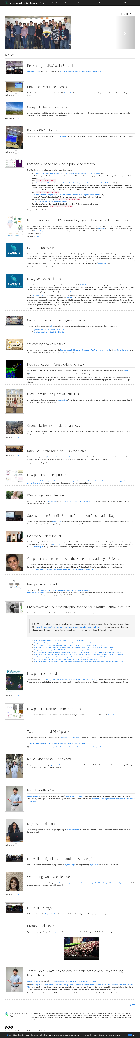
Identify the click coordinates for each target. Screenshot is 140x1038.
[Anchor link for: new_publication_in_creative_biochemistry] (86, 364)
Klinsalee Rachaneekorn (121, 350)
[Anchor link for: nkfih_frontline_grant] (59, 790)
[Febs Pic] (14, 226)
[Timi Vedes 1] (14, 87)
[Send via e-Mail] (127, 14)
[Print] (130, 14)
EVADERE (83, 285)
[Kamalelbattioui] (14, 562)
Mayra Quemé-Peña (55, 765)
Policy (134, 1035)
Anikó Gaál (63, 737)
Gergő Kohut (93, 865)
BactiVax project (37, 547)
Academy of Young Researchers (42, 985)
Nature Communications (116, 715)
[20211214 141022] (14, 858)
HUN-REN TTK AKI (39, 295)
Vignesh (56, 932)
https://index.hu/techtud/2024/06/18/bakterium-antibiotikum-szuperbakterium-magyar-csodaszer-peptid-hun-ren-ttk (73, 647)
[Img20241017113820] (14, 495)
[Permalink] (134, 14)
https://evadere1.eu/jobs (68, 292)
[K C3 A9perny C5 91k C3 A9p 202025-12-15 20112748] (14, 320)
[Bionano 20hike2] (14, 427)
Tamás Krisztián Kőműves (73, 457)
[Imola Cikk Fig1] (14, 163)
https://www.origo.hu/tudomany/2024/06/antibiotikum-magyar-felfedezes (58, 640)
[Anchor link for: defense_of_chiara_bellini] (62, 535)
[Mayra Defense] (14, 830)
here (37, 237)
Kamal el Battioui (61, 136)
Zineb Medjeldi (52, 501)
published (101, 229)
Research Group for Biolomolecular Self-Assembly (78, 501)
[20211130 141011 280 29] (14, 908)
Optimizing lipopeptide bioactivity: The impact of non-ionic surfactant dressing (70, 679)
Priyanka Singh (69, 865)
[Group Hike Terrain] (14, 108)
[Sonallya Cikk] (14, 476)
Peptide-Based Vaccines (55, 457)
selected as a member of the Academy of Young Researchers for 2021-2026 (73, 981)
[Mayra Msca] (14, 766)
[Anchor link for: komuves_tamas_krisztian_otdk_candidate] (88, 450)
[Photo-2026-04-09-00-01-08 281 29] (14, 137)
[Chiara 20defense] (14, 536)
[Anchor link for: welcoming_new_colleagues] (67, 343)
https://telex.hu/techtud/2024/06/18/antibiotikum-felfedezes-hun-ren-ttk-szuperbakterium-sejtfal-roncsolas (69, 645)
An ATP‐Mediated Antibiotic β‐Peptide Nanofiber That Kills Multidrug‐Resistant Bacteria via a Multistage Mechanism (73, 183)
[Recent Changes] (124, 14)
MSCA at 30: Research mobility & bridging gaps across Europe (80, 72)
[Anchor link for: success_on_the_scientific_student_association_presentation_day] (116, 515)
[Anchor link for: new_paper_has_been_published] (72, 474)
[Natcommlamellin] (14, 711)
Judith (121, 93)
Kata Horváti (56, 544)
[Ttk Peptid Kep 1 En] (14, 608)
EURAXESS (102, 263)
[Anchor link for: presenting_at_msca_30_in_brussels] (76, 65)
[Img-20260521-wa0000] (14, 67)
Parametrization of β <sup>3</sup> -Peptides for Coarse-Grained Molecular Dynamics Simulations (67, 195)
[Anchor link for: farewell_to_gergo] (53, 907)
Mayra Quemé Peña (73, 830)
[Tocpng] (14, 584)
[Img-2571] (14, 881)
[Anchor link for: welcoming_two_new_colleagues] (73, 876)
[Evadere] (14, 281)
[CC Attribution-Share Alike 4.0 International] (9, 1027)
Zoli (50, 326)
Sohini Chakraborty (100, 883)
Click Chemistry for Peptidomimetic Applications (50, 202)
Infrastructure (70, 3)
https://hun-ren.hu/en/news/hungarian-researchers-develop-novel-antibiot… (68, 627)
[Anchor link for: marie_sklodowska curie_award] (72, 758)
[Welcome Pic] (14, 344)
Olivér (126, 370)
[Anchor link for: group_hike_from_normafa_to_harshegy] (82, 425)
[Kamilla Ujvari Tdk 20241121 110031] (14, 516)
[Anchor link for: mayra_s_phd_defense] (57, 823)
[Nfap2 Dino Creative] (14, 369)
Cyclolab (69, 298)
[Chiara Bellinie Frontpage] (14, 680)
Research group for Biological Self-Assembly (75, 350)
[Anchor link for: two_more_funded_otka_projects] (74, 731)
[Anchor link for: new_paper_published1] (58, 673)
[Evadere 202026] (14, 250)
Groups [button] (42, 3)
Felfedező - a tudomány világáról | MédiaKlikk (48, 332)
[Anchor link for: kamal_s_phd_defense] (58, 130)
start (11, 10)
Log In (133, 1005)
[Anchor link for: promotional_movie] (55, 925)
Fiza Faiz (94, 350)
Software (102, 3)
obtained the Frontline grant (75, 796)
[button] (128, 2)
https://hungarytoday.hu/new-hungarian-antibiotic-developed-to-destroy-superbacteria (63, 643)
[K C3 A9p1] (14, 449)
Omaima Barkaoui (103, 350)
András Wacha (75, 737)
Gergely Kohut (50, 914)
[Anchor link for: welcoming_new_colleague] (65, 495)
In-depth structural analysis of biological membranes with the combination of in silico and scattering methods (66, 747)
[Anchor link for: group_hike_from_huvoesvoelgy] (68, 106)
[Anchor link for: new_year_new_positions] (63, 278)
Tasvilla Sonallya (116, 883)
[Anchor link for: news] (16, 54)
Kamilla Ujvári (62, 400)
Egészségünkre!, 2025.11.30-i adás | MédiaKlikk (49, 330)
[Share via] (121, 14)
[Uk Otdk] (14, 401)
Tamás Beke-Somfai (34, 72)
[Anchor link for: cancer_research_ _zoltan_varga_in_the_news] (88, 320)
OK (130, 1035)
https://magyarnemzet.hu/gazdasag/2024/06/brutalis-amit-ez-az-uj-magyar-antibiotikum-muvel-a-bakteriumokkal (72, 650)
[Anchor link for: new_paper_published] (58, 584)
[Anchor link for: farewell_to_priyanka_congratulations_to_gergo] (94, 858)
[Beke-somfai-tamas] (14, 798)
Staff (51, 3)
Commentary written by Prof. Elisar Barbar (48, 231)
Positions (81, 3)
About (111, 3)
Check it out (33, 374)
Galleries (59, 3)
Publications (91, 3)
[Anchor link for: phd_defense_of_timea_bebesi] (69, 86)
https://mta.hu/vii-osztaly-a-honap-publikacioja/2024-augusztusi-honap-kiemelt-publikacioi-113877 (63, 569)
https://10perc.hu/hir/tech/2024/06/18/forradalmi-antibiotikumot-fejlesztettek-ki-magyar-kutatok (66, 659)
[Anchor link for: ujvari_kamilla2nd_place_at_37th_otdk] (82, 393)
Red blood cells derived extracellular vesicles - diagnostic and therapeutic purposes (57, 743)
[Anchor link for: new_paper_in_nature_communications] (82, 708)
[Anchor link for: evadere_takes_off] (56, 247)
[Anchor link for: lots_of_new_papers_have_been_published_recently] (97, 163)
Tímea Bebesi (68, 93)
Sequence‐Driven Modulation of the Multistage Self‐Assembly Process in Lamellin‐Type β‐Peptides (67, 173)
